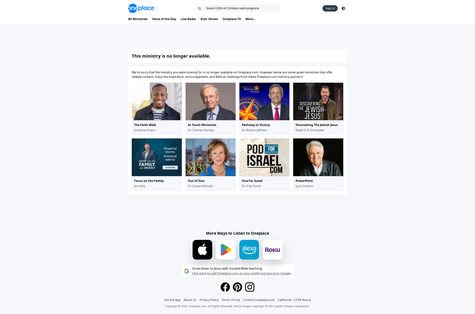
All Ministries (138, 19)
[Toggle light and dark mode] (343, 8)
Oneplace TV (232, 19)
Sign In (330, 8)
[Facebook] (225, 287)
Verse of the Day (164, 19)
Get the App (172, 300)
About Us (190, 300)
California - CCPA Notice (294, 300)
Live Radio (188, 19)
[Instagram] (249, 287)
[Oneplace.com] (141, 8)
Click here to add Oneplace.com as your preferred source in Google (241, 273)
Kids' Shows (209, 19)
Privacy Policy (209, 300)
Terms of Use (231, 300)
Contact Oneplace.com (259, 300)
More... (250, 19)
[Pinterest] (237, 287)
